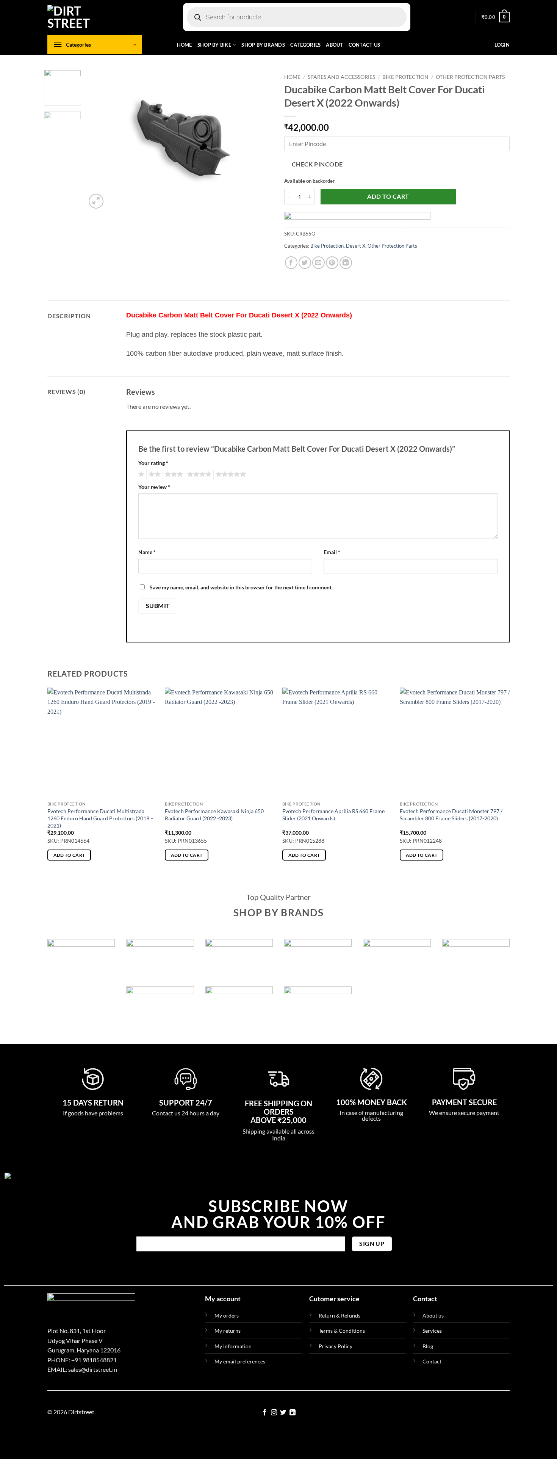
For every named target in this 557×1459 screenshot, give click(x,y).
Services (432, 1330)
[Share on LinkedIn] (346, 262)
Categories (305, 45)
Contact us (364, 45)
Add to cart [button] (69, 855)
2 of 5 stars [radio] (153, 474)
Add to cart (388, 196)
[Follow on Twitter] (283, 1412)
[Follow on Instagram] (274, 1412)
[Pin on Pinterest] (332, 262)
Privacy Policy (335, 1346)
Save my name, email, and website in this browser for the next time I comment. (241, 587)
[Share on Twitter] (305, 262)
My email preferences (239, 1361)
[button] (496, 17)
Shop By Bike (214, 45)
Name (147, 552)
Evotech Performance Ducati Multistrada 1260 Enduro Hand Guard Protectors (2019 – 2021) (100, 818)
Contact (431, 1361)
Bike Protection (405, 77)
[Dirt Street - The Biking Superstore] (85, 17)
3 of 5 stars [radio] (173, 474)
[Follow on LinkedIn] (292, 1412)
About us (433, 1315)
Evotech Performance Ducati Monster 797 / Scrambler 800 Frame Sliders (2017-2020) (451, 814)
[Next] (259, 140)
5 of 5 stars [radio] (229, 474)
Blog (427, 1346)
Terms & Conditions (342, 1330)
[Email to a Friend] (318, 262)
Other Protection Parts (470, 77)
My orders (226, 1315)
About (334, 45)
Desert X (355, 246)
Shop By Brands (263, 45)
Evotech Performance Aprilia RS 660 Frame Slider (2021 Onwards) (333, 814)
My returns (227, 1330)
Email (332, 552)
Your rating (153, 463)
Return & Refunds (339, 1315)
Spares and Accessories (341, 77)
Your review (154, 487)
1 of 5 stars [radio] (140, 474)
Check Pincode (317, 164)
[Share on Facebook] (291, 262)
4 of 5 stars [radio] (198, 474)
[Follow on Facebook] (264, 1412)
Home (184, 45)
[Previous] (99, 140)
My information (233, 1346)
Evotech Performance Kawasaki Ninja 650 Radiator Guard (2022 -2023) (214, 814)
